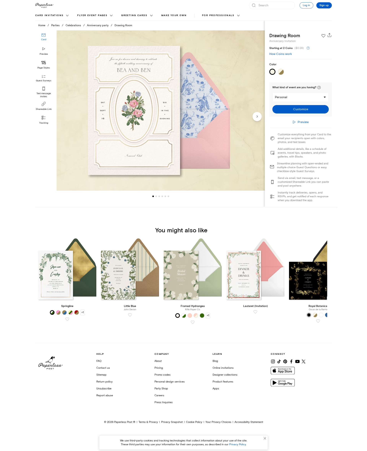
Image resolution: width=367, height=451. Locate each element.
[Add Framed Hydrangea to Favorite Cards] (192, 322)
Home (41, 25)
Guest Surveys (43, 80)
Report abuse (104, 395)
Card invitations (49, 15)
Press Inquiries (163, 402)
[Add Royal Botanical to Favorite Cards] (318, 321)
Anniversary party (98, 25)
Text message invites (44, 95)
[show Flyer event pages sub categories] (111, 15)
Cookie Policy (194, 422)
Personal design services (169, 381)
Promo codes (162, 374)
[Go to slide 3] (156, 196)
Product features (223, 381)
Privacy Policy (237, 444)
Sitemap (101, 374)
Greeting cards (134, 15)
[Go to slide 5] (162, 196)
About (158, 361)
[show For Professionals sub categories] (238, 15)
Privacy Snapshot (172, 422)
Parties (55, 25)
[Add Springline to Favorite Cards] (67, 319)
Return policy (104, 381)
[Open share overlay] (329, 35)
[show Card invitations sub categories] (67, 15)
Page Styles (43, 67)
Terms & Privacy (148, 422)
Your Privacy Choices (218, 422)
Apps (216, 388)
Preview (44, 54)
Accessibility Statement (249, 422)
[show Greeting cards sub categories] (151, 15)
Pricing (158, 367)
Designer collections (225, 374)
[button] (319, 87)
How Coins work (280, 54)
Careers (159, 395)
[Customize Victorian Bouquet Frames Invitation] (160, 110)
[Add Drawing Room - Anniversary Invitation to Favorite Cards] (323, 35)
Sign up (324, 5)
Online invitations (223, 367)
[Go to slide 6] (165, 196)
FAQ (98, 361)
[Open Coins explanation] (308, 48)
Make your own (174, 15)
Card (43, 39)
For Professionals (218, 15)
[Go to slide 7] (168, 196)
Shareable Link (44, 109)
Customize (300, 109)
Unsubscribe (103, 388)
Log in (306, 5)
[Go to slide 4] (159, 196)
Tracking (43, 123)
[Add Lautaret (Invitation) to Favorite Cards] (255, 312)
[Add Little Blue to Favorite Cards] (130, 315)
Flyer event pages (92, 15)
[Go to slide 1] (153, 196)
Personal (281, 97)
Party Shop (161, 388)
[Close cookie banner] (265, 438)
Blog (215, 361)
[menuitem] (52, 15)
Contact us (103, 367)
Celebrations (73, 25)
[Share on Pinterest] (285, 361)
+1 (82, 312)
